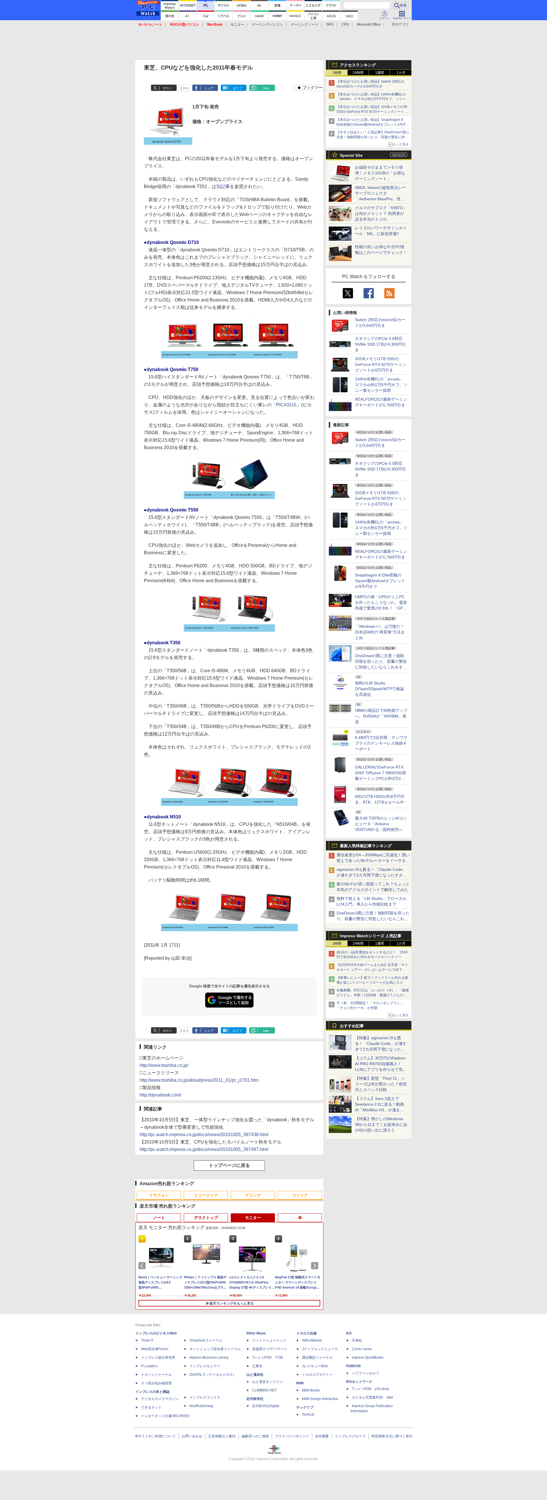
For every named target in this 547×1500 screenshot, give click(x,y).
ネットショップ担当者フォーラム (215, 1349)
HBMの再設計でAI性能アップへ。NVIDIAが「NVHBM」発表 (381, 716)
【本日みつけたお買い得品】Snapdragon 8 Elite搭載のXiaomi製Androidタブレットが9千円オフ (372, 124)
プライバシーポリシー (292, 1436)
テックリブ (304, 1407)
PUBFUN (353, 1366)
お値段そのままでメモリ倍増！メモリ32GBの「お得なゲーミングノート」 (380, 173)
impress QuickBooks (367, 1358)
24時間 (358, 73)
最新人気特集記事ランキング (366, 845)
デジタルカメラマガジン (160, 1399)
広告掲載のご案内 (222, 1436)
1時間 (336, 73)
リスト (184, 88)
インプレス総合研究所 (158, 1358)
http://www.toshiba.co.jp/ (164, 1065)
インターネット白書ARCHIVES (165, 1416)
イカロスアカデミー (317, 1375)
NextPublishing (201, 1406)
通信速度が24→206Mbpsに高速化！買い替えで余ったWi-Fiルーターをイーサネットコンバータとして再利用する (373, 861)
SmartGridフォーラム (205, 1340)
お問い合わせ (192, 1436)
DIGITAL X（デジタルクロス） (212, 1375)
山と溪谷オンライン (267, 1382)
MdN (300, 1383)
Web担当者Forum (154, 1349)
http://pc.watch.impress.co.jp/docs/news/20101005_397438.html (204, 1134)
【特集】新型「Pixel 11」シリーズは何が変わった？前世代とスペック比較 (381, 1084)
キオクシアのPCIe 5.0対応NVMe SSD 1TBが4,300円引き (380, 344)
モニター (237, 25)
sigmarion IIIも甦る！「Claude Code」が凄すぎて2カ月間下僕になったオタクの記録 (371, 875)
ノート (159, 1217)
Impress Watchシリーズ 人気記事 (370, 936)
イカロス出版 (306, 1333)
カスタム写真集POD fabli (372, 1397)
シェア (209, 88)
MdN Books (311, 1390)
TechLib (308, 1415)
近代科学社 (255, 1399)
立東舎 (257, 1366)
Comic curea (362, 1349)
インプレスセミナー (204, 1366)
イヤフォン (159, 1195)
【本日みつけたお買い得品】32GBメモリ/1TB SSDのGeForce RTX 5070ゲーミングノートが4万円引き (373, 112)
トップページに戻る (229, 1165)
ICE (349, 1333)
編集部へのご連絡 (255, 1436)
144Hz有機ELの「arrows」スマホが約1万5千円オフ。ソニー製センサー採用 (381, 385)
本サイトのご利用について (155, 1436)
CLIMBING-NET (264, 1390)
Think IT (147, 1340)
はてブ (237, 88)
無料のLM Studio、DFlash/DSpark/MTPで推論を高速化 (379, 689)
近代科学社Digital (265, 1406)
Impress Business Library (208, 1358)
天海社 (357, 1340)
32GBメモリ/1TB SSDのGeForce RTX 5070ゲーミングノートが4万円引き (380, 364)
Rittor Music (256, 1333)
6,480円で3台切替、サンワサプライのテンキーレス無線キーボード (381, 743)
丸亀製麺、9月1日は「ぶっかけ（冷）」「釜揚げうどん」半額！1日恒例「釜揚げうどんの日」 (372, 995)
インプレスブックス (204, 1397)
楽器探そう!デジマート (269, 1349)
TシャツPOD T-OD (267, 1358)
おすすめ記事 (352, 1026)
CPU (345, 25)
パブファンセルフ (365, 1373)
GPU (330, 25)
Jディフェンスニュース (320, 1349)
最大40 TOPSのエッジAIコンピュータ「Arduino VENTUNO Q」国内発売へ (381, 824)
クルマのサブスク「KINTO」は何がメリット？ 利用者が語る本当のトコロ (381, 213)
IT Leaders (149, 1366)
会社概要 (322, 1436)
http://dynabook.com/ (160, 1095)
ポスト (167, 88)
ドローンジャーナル (156, 1375)
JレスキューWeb (315, 1366)
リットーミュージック (269, 1340)
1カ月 (401, 73)
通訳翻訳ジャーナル (317, 1358)
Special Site (351, 155)
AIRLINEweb (312, 1340)
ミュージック (206, 1195)
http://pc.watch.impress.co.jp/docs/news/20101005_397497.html (204, 1149)
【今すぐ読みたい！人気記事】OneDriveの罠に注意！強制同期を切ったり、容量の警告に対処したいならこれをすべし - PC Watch (372, 137)
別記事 (223, 186)
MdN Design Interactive (320, 1399)
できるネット (151, 1407)
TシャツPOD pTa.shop (370, 1389)
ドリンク (253, 1195)
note (266, 88)
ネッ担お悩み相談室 (156, 1383)
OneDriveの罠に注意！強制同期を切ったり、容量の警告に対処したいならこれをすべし (372, 919)
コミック (300, 1195)
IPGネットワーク (359, 1382)
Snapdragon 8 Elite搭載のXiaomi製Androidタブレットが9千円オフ (380, 581)
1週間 (379, 73)
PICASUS (286, 404)
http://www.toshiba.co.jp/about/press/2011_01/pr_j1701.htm (199, 1080)
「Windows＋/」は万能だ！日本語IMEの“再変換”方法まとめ (380, 632)
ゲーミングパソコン (267, 25)
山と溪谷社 (255, 1375)
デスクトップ (206, 1217)
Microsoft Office (369, 25)
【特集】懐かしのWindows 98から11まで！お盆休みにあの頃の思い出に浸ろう (381, 1124)
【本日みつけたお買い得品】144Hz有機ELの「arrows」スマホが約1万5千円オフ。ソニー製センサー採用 (372, 99)
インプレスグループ (350, 1436)
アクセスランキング (358, 65)
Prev (143, 1265)
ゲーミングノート (304, 25)
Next (315, 1265)
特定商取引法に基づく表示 (392, 1436)
